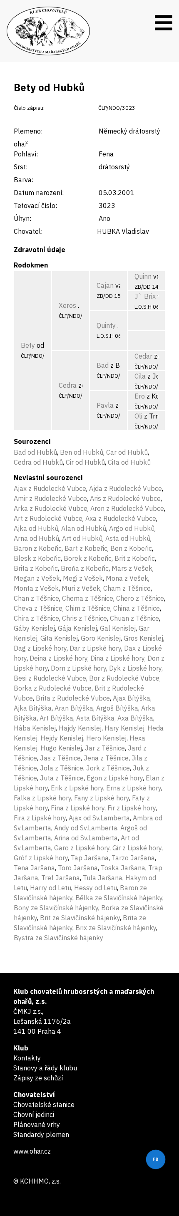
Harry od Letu (50, 888)
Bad (103, 365)
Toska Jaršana (123, 868)
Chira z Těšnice (36, 618)
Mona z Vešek (127, 578)
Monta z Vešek (36, 588)
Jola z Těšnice (61, 768)
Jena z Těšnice (106, 758)
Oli (138, 416)
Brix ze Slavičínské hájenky (115, 928)
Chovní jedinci (33, 1114)
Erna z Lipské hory (133, 788)
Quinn (143, 276)
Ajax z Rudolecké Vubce (50, 488)
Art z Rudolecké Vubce (48, 518)
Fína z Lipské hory (77, 808)
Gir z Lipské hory (137, 848)
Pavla (105, 405)
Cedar (143, 356)
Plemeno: (28, 131)
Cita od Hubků (129, 462)
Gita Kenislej (59, 638)
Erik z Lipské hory (77, 788)
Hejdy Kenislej (61, 738)
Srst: (20, 167)
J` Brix (145, 296)
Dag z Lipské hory (40, 648)
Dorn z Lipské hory (78, 668)
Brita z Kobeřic (36, 568)
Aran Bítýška (74, 708)
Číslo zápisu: (29, 107)
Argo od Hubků (131, 528)
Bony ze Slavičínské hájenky (56, 908)
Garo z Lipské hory (81, 848)
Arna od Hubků (36, 538)
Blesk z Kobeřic (37, 558)
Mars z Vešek (132, 568)
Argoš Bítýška (117, 708)
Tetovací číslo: (35, 205)
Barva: (23, 180)
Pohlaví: (26, 154)
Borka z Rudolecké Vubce (53, 688)
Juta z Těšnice (62, 778)
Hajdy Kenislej (80, 728)
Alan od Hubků (83, 528)
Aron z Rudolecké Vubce (127, 508)
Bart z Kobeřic (86, 548)
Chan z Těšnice (36, 598)
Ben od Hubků (81, 452)
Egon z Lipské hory (115, 778)
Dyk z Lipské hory (135, 668)
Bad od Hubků (35, 452)
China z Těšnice (136, 608)
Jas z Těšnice (60, 758)
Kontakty (27, 1058)
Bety (28, 345)
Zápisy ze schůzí (38, 1078)
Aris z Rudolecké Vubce (125, 498)
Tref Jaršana (60, 878)
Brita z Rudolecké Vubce (73, 698)
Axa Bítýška (135, 718)
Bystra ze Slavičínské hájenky (58, 938)
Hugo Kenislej (61, 748)
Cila (140, 376)
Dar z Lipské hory (95, 648)
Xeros (67, 305)
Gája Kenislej (77, 628)
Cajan (105, 285)
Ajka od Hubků (36, 528)
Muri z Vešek (81, 588)
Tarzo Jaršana (133, 858)
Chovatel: (28, 231)
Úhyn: (22, 218)
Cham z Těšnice (127, 588)
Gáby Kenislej (34, 628)
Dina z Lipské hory (117, 658)
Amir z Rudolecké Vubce (50, 498)
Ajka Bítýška (33, 708)
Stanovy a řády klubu (45, 1068)
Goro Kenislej (101, 638)
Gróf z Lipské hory (41, 858)
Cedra (68, 385)
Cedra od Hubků (38, 462)
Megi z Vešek (83, 578)
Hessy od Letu (95, 888)
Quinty (106, 325)
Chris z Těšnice (84, 618)
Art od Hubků (82, 538)
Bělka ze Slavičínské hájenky (118, 898)
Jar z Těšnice (105, 748)
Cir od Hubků (85, 462)
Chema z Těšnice (87, 598)
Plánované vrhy (36, 1124)
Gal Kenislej (118, 628)
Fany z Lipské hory (101, 798)
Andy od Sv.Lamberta (85, 828)
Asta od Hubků (127, 538)
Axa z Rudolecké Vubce (120, 518)
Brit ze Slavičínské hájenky (80, 918)
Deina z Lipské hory (58, 658)
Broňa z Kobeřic (85, 568)
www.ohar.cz (32, 1151)
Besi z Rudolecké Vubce (50, 678)
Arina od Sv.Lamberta (86, 838)
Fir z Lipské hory (131, 808)
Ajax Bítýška (131, 698)
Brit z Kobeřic (134, 558)
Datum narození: (39, 192)
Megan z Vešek (37, 578)
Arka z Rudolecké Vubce (50, 508)
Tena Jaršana (34, 868)
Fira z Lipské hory (40, 818)
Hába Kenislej (35, 728)
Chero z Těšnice (140, 598)
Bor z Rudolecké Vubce (124, 678)
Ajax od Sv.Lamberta (99, 818)
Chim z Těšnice (87, 608)
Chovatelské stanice (44, 1104)
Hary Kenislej (124, 728)
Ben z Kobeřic (131, 548)
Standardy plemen (41, 1134)
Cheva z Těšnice (38, 608)
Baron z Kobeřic (38, 548)
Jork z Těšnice (108, 768)
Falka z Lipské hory (42, 798)
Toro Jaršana (78, 868)
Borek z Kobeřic (88, 558)
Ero (139, 396)
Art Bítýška (56, 718)
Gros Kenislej (143, 638)
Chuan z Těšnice (134, 618)
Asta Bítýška (95, 718)
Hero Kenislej (106, 738)
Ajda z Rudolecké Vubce (125, 488)
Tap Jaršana (90, 858)
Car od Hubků (127, 452)
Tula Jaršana (102, 878)
